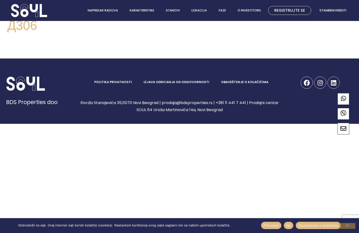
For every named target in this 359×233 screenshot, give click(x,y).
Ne (288, 225)
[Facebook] (307, 83)
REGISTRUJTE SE (289, 10)
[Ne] (347, 226)
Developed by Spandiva (320, 102)
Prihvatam (271, 225)
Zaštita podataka (245, 225)
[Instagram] (320, 83)
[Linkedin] (333, 83)
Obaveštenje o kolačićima (318, 225)
